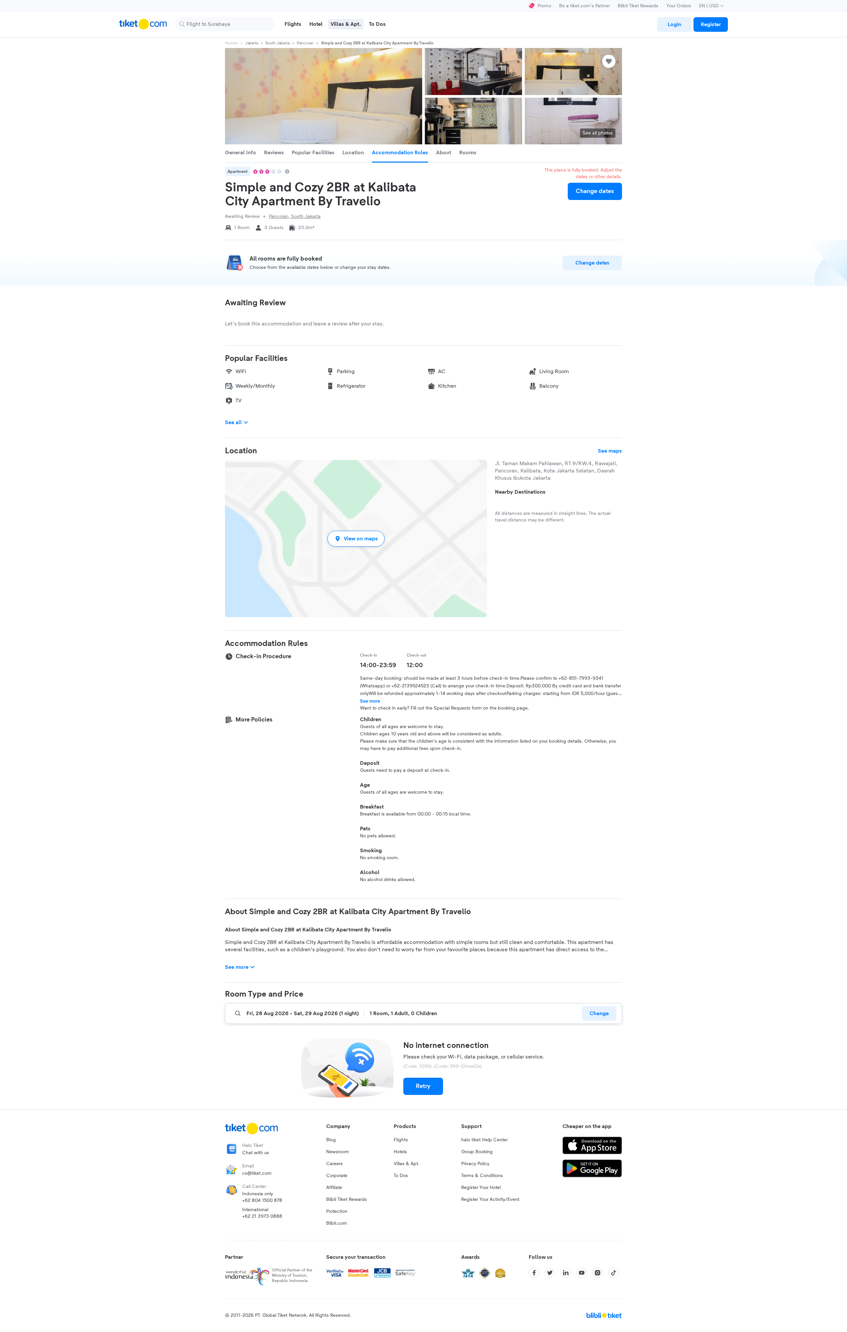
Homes (231, 43)
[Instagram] (597, 1272)
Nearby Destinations (520, 492)
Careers (334, 1164)
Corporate (336, 1176)
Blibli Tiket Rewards (638, 6)
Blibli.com (336, 1223)
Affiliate (334, 1188)
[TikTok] (613, 1272)
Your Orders (678, 6)
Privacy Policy (475, 1164)
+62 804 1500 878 (262, 1201)
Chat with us (255, 1153)
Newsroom (337, 1152)
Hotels (400, 1152)
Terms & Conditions (482, 1176)
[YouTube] (581, 1272)
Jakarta (251, 43)
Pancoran (305, 43)
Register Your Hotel (481, 1188)
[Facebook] (534, 1272)
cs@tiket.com (257, 1173)
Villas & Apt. (407, 1164)
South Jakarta (277, 43)
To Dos (401, 1176)
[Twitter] (550, 1272)
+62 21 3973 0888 (262, 1216)
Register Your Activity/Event (490, 1200)
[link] (674, 24)
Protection (336, 1211)
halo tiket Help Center (484, 1140)
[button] (356, 538)
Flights (401, 1140)
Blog (331, 1140)
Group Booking (477, 1152)
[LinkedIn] (565, 1272)
